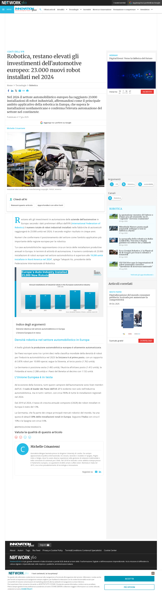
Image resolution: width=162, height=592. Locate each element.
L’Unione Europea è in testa (28, 332)
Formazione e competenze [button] (124, 10)
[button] (7, 9)
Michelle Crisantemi (16, 128)
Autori (20, 550)
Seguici (43, 545)
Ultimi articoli (49, 10)
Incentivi (87, 10)
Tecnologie (21, 85)
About (12, 550)
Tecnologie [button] (74, 10)
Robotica (33, 85)
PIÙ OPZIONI (129, 587)
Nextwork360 (15, 561)
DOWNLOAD (146, 341)
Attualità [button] (60, 10)
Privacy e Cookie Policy (53, 550)
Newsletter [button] (145, 10)
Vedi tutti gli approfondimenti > (142, 275)
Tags (28, 550)
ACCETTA (129, 578)
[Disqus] (55, 510)
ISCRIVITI (147, 92)
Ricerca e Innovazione (102, 10)
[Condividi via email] (19, 90)
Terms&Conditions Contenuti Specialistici (83, 550)
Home (10, 85)
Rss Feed (36, 550)
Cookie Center (110, 550)
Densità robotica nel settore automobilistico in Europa (40, 329)
